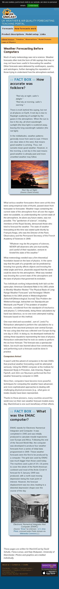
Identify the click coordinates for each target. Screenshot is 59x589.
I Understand (33, 6)
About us (5, 565)
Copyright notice (26, 568)
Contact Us (16, 565)
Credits (25, 565)
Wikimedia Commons (28, 533)
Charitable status (8, 572)
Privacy (15, 568)
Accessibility (6, 570)
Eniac (23, 529)
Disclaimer (6, 568)
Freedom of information (22, 570)
